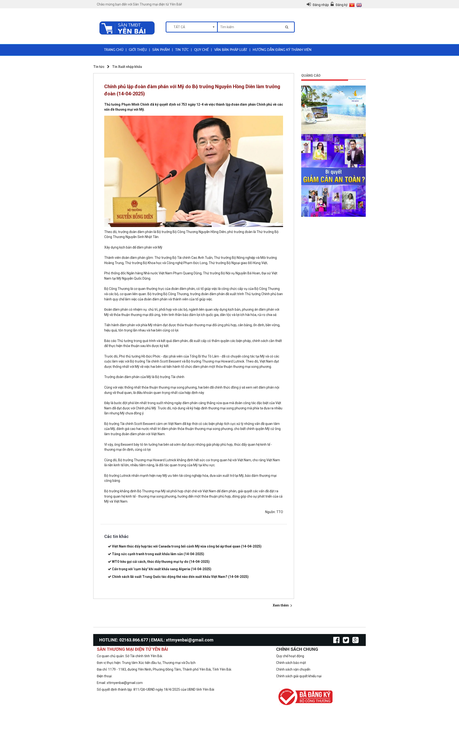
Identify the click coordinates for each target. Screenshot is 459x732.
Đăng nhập (321, 5)
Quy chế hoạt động (290, 656)
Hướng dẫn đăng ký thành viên (282, 50)
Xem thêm (281, 605)
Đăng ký (342, 5)
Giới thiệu (138, 50)
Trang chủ (113, 50)
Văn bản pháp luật (230, 50)
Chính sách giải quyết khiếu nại (299, 676)
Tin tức (182, 50)
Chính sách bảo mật (291, 663)
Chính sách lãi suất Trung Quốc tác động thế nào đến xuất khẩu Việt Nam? (180, 577)
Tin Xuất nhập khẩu (127, 67)
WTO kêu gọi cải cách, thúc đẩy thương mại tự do (161, 562)
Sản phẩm (161, 50)
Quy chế (201, 50)
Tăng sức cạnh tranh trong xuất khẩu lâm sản (158, 554)
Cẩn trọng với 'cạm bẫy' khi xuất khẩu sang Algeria (161, 569)
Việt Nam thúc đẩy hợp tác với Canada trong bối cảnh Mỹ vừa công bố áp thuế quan (187, 546)
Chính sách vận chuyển (293, 669)
